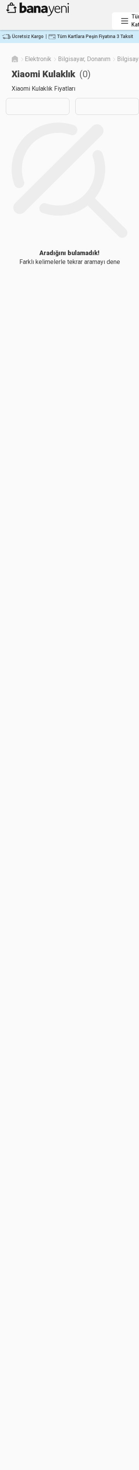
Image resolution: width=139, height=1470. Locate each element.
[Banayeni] (56, 14)
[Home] (15, 59)
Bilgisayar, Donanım (84, 59)
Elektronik (38, 59)
